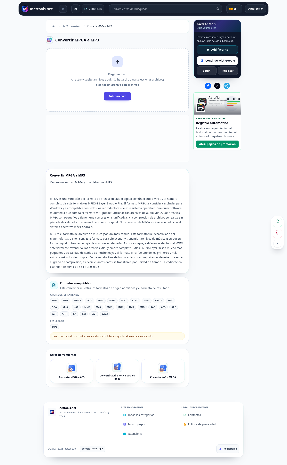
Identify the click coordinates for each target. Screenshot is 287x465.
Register (228, 71)
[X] (217, 86)
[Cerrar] (277, 243)
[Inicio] (75, 8)
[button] (117, 80)
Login (206, 71)
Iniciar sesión (255, 8)
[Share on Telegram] (226, 86)
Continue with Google (218, 60)
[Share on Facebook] (208, 86)
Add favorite (219, 49)
